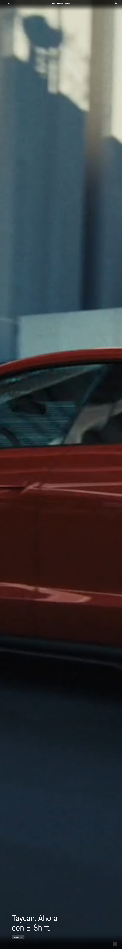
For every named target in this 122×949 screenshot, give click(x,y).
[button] (61, 944)
